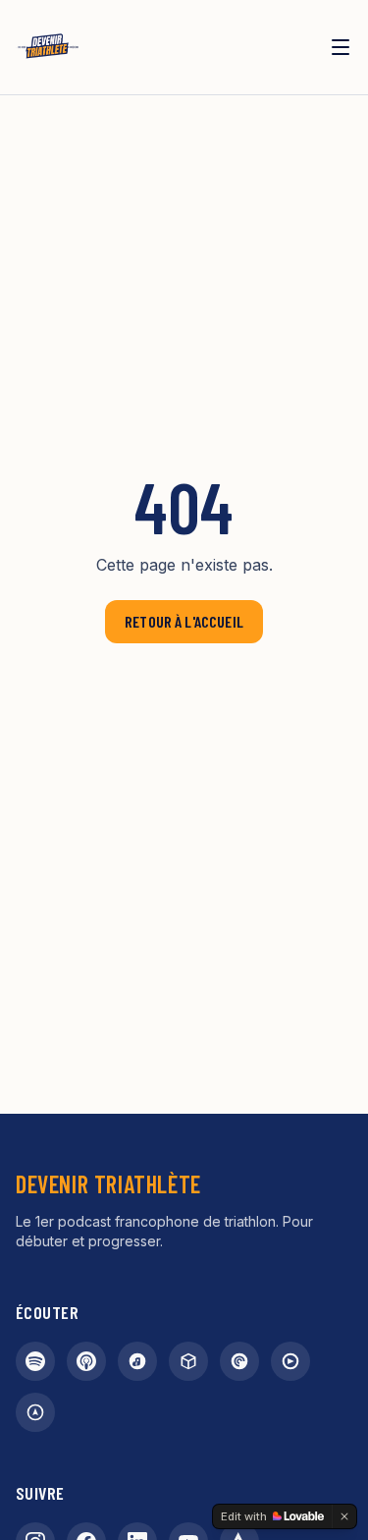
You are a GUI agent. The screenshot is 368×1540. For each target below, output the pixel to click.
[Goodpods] (290, 1361)
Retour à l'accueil (184, 621)
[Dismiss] (344, 1516)
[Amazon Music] (137, 1361)
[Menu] (340, 47)
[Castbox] (188, 1361)
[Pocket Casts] (239, 1361)
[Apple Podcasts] (86, 1361)
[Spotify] (35, 1361)
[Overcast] (35, 1412)
